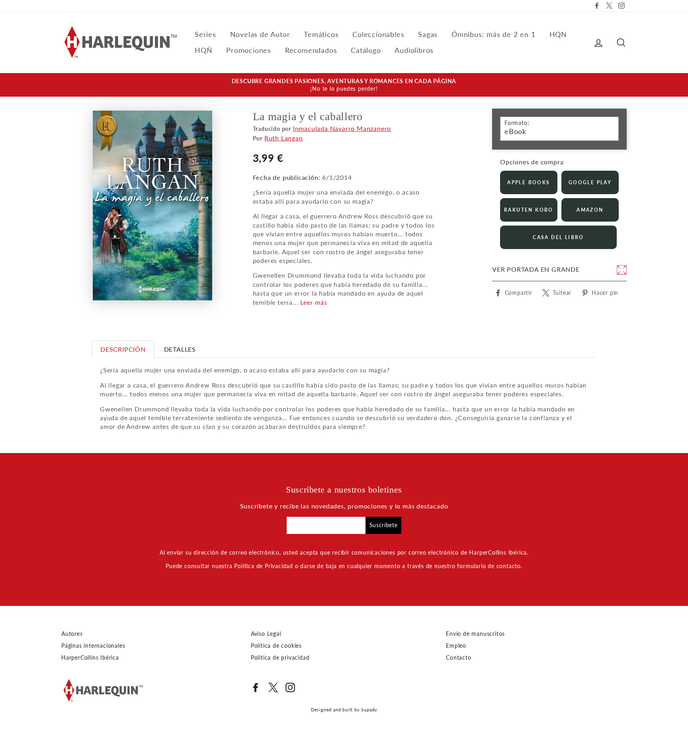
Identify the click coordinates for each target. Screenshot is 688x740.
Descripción (123, 349)
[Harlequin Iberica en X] (273, 687)
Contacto (458, 657)
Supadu (369, 709)
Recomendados (311, 50)
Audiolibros (414, 50)
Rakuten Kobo (528, 210)
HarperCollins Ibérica (90, 657)
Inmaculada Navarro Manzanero (342, 128)
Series (205, 34)
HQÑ (203, 50)
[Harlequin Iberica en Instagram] (290, 687)
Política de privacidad (280, 657)
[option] (344, 85)
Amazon (590, 210)
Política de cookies (276, 646)
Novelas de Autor (260, 34)
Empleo (456, 646)
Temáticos (321, 34)
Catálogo (366, 50)
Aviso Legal (266, 634)
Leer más (313, 302)
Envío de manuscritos (475, 634)
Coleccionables (378, 34)
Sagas (428, 34)
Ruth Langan (283, 138)
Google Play (590, 182)
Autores (72, 634)
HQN (558, 34)
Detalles (180, 349)
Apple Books (528, 182)
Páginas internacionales (93, 646)
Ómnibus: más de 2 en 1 (494, 34)
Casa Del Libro (558, 237)
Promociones (248, 50)
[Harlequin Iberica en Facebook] (255, 687)
